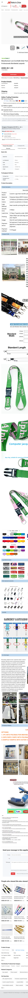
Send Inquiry (13, 74)
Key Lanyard (5, 972)
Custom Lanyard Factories (8, 982)
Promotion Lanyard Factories (21, 978)
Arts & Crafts (7, 9)
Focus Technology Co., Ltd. (17, 992)
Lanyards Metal (20, 982)
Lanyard (20, 9)
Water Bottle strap (5, 953)
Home (2, 9)
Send (13, 873)
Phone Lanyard (14, 972)
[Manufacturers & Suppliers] (14, 2)
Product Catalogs (20, 950)
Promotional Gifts (14, 9)
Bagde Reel (16, 957)
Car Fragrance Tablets (6, 955)
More (2, 987)
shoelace (3, 957)
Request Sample (24, 77)
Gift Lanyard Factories (7, 978)
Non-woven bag (17, 955)
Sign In (3, 139)
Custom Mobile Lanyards (7, 985)
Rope (15, 953)
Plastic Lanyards (19, 985)
